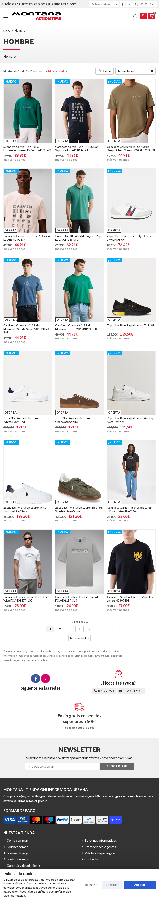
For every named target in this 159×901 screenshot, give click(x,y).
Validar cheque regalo (99, 853)
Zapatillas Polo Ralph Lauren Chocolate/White (73, 419)
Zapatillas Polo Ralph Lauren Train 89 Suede (130, 327)
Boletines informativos (100, 840)
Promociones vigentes (100, 847)
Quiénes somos (17, 847)
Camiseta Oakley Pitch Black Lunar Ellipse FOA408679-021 (129, 509)
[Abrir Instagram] (116, 4)
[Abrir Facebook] (123, 4)
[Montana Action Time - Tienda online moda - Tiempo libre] (36, 16)
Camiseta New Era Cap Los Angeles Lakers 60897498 (130, 598)
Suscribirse (117, 766)
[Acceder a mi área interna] (143, 16)
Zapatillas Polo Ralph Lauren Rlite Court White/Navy (24, 509)
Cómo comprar (17, 840)
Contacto (91, 859)
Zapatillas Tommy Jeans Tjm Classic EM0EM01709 (130, 237)
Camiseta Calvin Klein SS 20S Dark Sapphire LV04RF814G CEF (77, 148)
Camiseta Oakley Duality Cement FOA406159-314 (76, 598)
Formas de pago (18, 853)
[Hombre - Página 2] (99, 629)
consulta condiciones (79, 727)
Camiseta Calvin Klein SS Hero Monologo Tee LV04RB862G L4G (76, 327)
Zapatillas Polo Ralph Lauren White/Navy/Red (21, 419)
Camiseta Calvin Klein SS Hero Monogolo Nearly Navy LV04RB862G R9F (27, 329)
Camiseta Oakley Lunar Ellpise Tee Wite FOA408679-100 (25, 598)
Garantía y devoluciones (24, 865)
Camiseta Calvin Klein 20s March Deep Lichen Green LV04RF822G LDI (131, 148)
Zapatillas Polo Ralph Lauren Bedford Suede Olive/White (79, 509)
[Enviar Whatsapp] (129, 4)
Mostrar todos (57, 71)
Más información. (14, 895)
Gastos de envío (18, 859)
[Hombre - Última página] (109, 629)
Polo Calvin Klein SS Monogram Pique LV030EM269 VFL (79, 237)
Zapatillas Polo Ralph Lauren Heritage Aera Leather (131, 419)
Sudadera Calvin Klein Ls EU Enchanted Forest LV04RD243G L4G (27, 148)
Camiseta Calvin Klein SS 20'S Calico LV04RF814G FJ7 (26, 237)
